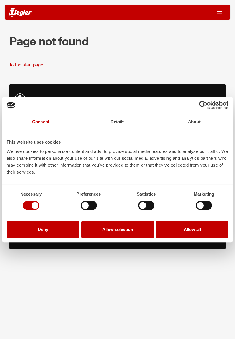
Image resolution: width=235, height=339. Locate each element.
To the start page (26, 64)
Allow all (192, 229)
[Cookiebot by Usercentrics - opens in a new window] (203, 105)
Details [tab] (118, 121)
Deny (43, 229)
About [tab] (194, 121)
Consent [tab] (40, 121)
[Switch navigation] (219, 12)
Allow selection (117, 229)
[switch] (89, 205)
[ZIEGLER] (20, 12)
